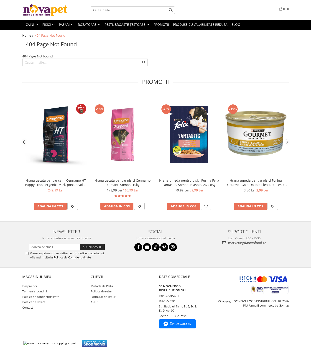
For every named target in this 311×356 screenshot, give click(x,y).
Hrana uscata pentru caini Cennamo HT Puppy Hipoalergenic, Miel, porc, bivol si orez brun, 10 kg (55, 182)
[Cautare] (171, 10)
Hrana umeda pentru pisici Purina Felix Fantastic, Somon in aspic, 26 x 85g (189, 182)
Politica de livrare (33, 302)
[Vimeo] (164, 247)
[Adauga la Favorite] (72, 206)
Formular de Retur (103, 297)
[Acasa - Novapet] (45, 10)
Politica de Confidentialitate (72, 257)
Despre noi (29, 286)
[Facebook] (138, 247)
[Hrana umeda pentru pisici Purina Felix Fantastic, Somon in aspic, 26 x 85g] (189, 134)
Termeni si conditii (34, 291)
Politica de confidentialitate (40, 297)
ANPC (94, 302)
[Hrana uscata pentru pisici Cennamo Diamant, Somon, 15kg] (122, 134)
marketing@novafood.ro (246, 242)
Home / (28, 35)
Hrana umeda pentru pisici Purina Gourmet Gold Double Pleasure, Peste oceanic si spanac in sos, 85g (256, 182)
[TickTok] (156, 247)
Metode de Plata (102, 286)
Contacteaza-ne (180, 323)
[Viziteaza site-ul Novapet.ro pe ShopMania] (94, 343)
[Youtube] (147, 247)
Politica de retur (101, 291)
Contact (27, 307)
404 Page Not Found (50, 35)
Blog (236, 24)
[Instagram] (173, 247)
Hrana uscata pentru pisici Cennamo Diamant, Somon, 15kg (122, 182)
